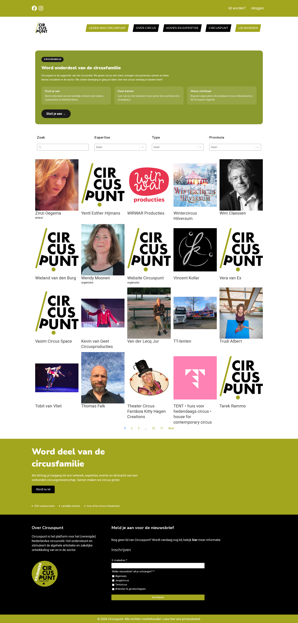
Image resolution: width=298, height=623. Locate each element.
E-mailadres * (119, 560)
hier (195, 540)
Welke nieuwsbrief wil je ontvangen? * (133, 571)
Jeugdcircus (122, 580)
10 (153, 428)
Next (171, 428)
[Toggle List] (143, 147)
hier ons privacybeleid (185, 619)
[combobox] (117, 147)
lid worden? (237, 8)
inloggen (257, 8)
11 (161, 428)
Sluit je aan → (56, 113)
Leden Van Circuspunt (107, 28)
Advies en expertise (182, 28)
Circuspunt (218, 28)
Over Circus (146, 28)
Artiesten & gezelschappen (130, 588)
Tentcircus (121, 584)
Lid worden (248, 28)
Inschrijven (158, 597)
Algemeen (121, 576)
